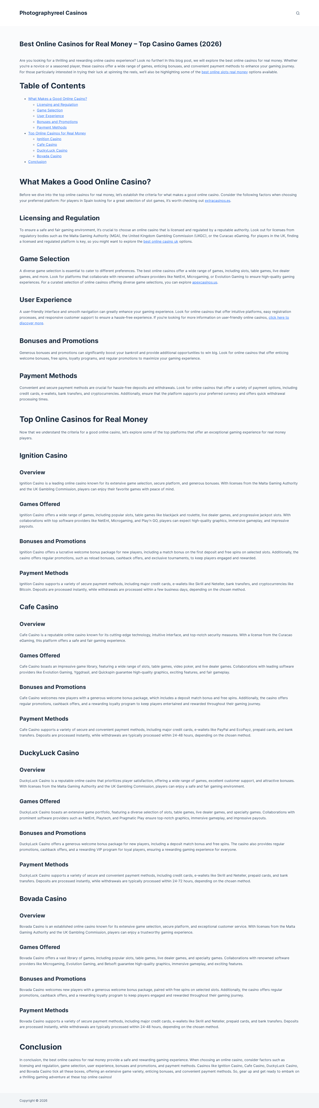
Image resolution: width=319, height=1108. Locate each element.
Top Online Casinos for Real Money (57, 133)
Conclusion (37, 161)
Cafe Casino (47, 144)
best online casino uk (160, 241)
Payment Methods (52, 127)
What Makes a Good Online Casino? (57, 98)
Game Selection (50, 110)
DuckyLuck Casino (52, 150)
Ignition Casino (49, 139)
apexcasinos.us (204, 282)
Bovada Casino (49, 156)
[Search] (297, 13)
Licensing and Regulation (57, 104)
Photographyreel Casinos (53, 13)
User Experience (50, 116)
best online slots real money (225, 72)
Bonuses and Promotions (57, 121)
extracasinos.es (217, 200)
